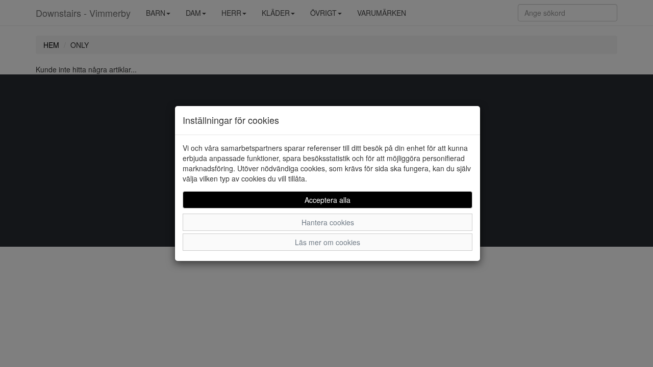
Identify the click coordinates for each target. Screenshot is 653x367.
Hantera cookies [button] (328, 222)
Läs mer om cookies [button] (327, 242)
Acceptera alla (327, 200)
